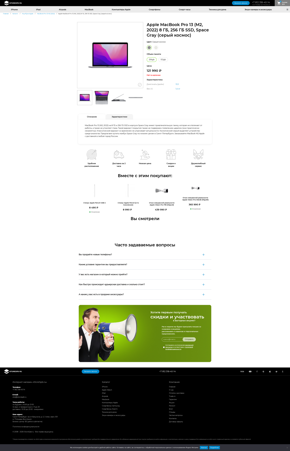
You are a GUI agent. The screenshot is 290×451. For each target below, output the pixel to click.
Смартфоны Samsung (111, 406)
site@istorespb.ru (19, 397)
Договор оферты (176, 422)
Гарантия (173, 399)
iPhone (14, 9)
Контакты (173, 418)
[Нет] (287, 447)
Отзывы (172, 412)
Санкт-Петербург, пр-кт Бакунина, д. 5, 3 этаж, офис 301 (35, 417)
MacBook (89, 9)
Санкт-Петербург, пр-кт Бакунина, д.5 (261, 4)
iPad (38, 9)
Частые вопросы (176, 415)
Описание (92, 117)
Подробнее (214, 447)
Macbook (105, 399)
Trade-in (172, 396)
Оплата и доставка (176, 393)
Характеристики (119, 117)
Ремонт (172, 406)
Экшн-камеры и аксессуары (258, 9)
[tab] (92, 117)
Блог (171, 409)
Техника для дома (217, 9)
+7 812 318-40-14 (261, 2)
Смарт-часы (184, 9)
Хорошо (204, 447)
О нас (171, 390)
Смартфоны (154, 9)
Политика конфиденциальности (26, 427)
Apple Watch (107, 390)
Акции (171, 403)
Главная (172, 387)
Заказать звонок (240, 3)
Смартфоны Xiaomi (110, 409)
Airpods (62, 9)
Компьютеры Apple (121, 9)
